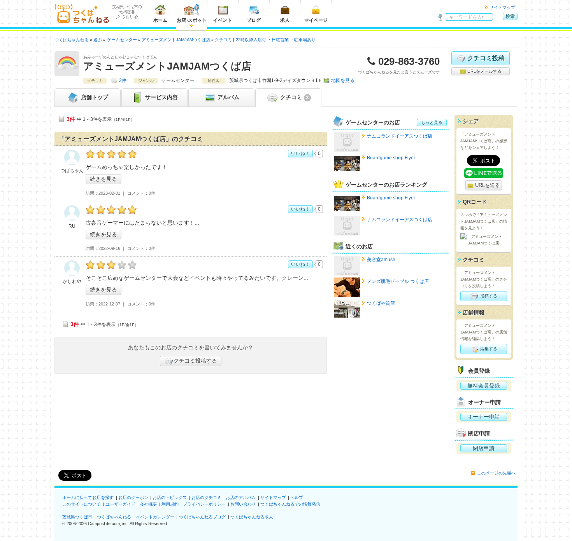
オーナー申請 (483, 417)
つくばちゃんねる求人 (251, 517)
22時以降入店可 (251, 39)
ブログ (254, 20)
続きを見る (103, 179)
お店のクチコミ (206, 497)
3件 (122, 80)
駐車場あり (305, 39)
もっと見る (431, 122)
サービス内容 (161, 97)
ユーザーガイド (120, 504)
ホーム (160, 20)
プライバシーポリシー (204, 504)
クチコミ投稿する (195, 361)
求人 (285, 20)
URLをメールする (484, 71)
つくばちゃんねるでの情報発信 (290, 504)
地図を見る (342, 80)
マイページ (316, 20)
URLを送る (487, 185)
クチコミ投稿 (486, 58)
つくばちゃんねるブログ (202, 517)
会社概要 (148, 504)
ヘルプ (296, 497)
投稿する (488, 295)
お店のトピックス (170, 497)
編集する (488, 348)
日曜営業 (280, 39)
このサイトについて (81, 504)
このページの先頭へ (496, 473)
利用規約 (170, 504)
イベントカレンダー (155, 517)
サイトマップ (502, 7)
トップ (94, 97)
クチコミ (294, 97)
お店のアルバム (241, 497)
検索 (510, 16)
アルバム (227, 97)
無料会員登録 (483, 385)
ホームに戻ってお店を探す (88, 497)
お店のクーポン (133, 497)
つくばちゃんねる (114, 517)
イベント (222, 20)
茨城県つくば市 (77, 517)
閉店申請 (484, 448)
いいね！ (300, 153)
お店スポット (192, 20)
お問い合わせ (243, 504)
